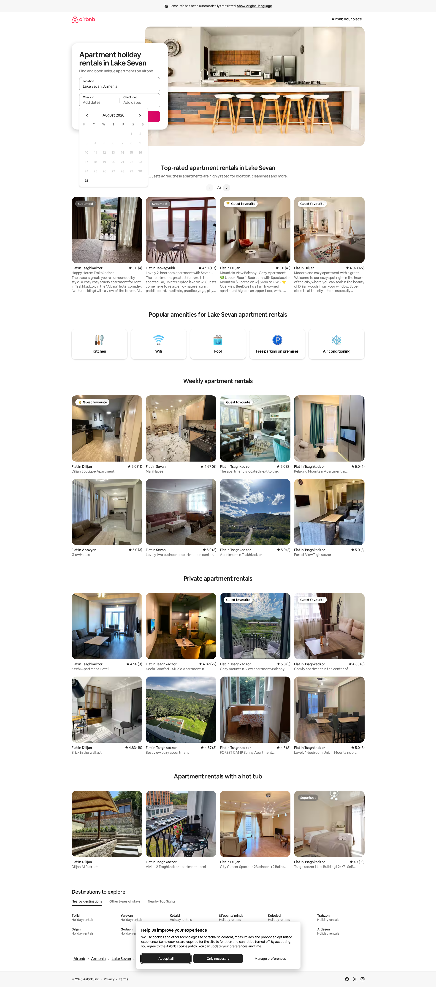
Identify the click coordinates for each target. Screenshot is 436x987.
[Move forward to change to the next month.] (139, 115)
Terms (123, 979)
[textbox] (99, 102)
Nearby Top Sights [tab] (162, 901)
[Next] (226, 187)
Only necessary (218, 959)
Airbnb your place (347, 19)
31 (86, 181)
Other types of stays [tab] (125, 901)
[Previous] (209, 187)
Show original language (254, 6)
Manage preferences (270, 959)
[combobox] (120, 86)
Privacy (109, 979)
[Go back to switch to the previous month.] (87, 115)
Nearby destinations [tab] (87, 901)
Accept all (165, 959)
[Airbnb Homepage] (83, 19)
